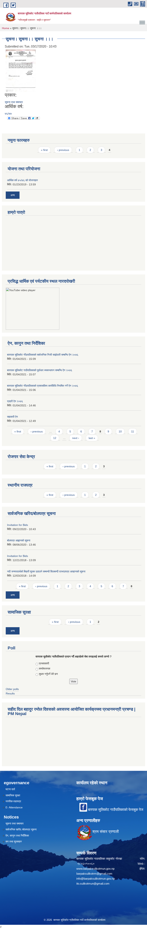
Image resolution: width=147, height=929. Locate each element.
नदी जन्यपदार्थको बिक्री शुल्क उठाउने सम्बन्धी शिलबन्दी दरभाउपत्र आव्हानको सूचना (46, 571)
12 (54, 438)
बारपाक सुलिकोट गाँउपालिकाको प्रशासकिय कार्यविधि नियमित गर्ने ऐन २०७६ (42, 385)
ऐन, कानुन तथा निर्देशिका (17, 835)
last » (92, 438)
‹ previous (63, 149)
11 (132, 431)
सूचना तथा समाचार (14, 102)
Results (10, 693)
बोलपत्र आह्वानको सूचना (18, 540)
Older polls (12, 689)
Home (5, 28)
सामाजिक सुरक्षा (13, 795)
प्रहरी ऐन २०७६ (15, 401)
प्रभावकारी (44, 663)
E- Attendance (14, 807)
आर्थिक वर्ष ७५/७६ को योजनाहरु (22, 180)
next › (75, 438)
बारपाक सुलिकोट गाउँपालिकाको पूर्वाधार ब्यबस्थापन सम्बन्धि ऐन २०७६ (39, 370)
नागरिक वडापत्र (13, 801)
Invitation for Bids (17, 524)
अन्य (13, 195)
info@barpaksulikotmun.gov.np (95, 878)
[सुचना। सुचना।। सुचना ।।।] (21, 70)
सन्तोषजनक (44, 668)
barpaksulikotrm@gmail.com (94, 873)
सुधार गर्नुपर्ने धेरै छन (48, 673)
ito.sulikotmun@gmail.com (92, 883)
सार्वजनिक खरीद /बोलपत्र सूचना (21, 829)
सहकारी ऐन (12, 416)
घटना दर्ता (10, 789)
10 (120, 431)
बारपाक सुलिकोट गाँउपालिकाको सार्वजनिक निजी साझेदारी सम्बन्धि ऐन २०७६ (42, 354)
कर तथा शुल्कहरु (14, 841)
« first (44, 149)
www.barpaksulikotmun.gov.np (96, 868)
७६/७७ (8, 113)
